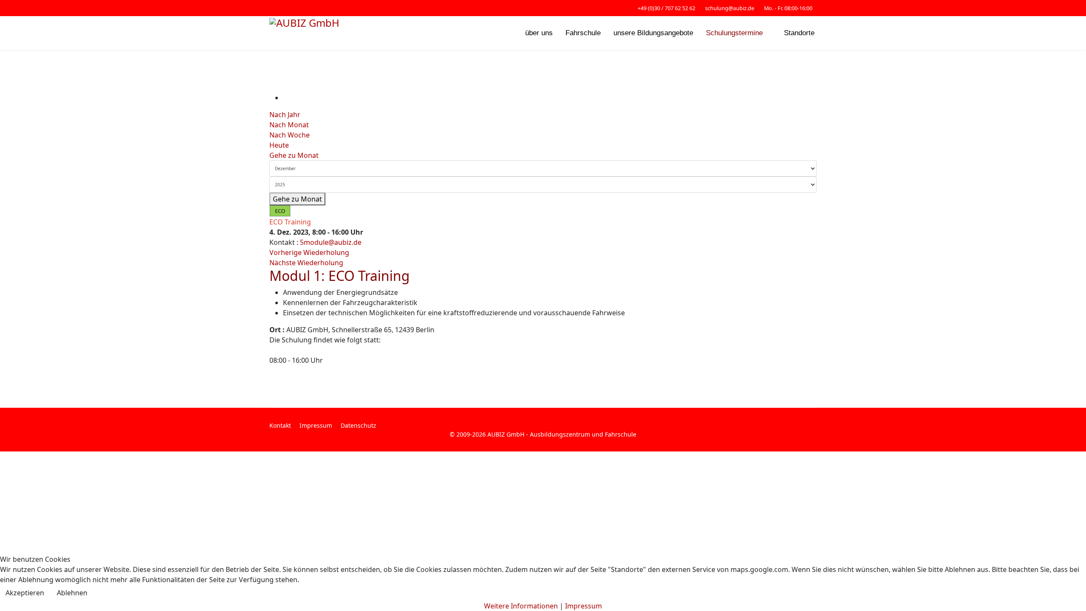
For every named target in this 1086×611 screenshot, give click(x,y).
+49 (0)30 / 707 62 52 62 (666, 8)
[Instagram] (285, 8)
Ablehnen (72, 592)
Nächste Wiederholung (306, 262)
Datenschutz (358, 425)
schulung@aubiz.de (729, 8)
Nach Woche (289, 135)
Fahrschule (583, 33)
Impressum (315, 425)
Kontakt (280, 425)
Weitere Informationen (521, 606)
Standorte (799, 33)
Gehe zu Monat (294, 155)
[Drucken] (285, 97)
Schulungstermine (734, 33)
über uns (539, 33)
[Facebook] (271, 8)
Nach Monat (289, 124)
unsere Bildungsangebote (653, 33)
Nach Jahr (284, 114)
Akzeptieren (25, 592)
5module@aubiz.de (330, 242)
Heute (279, 145)
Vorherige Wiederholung (309, 252)
